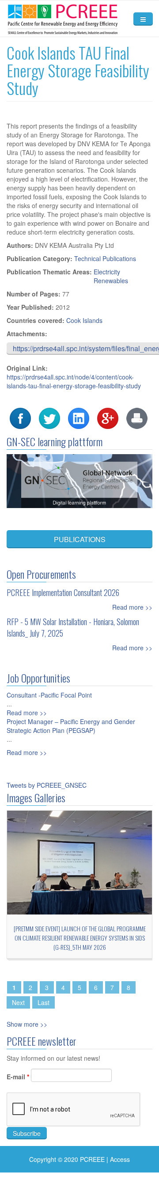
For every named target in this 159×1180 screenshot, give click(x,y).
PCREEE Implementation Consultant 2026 (63, 592)
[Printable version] (137, 417)
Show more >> (27, 1024)
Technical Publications (105, 258)
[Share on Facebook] (20, 417)
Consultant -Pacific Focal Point (49, 695)
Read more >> (132, 607)
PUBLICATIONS (80, 539)
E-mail (18, 1076)
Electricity (107, 271)
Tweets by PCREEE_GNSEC (47, 785)
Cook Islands (84, 320)
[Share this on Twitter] (49, 417)
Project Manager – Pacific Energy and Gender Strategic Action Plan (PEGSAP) (71, 726)
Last (43, 1002)
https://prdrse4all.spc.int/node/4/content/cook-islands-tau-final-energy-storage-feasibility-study (74, 381)
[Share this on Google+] (107, 417)
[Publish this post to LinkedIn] (78, 417)
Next (18, 1002)
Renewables (111, 280)
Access (120, 1159)
